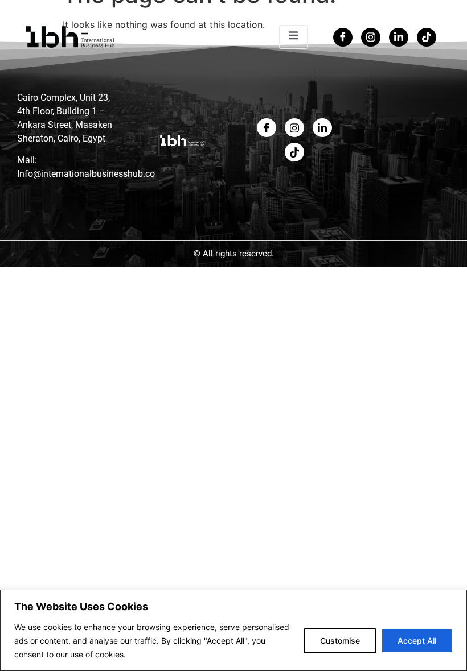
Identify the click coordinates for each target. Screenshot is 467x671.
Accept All (417, 640)
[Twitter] (370, 37)
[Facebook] (343, 37)
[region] (233, 630)
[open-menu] (293, 37)
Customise (340, 640)
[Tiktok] (426, 37)
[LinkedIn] (398, 37)
